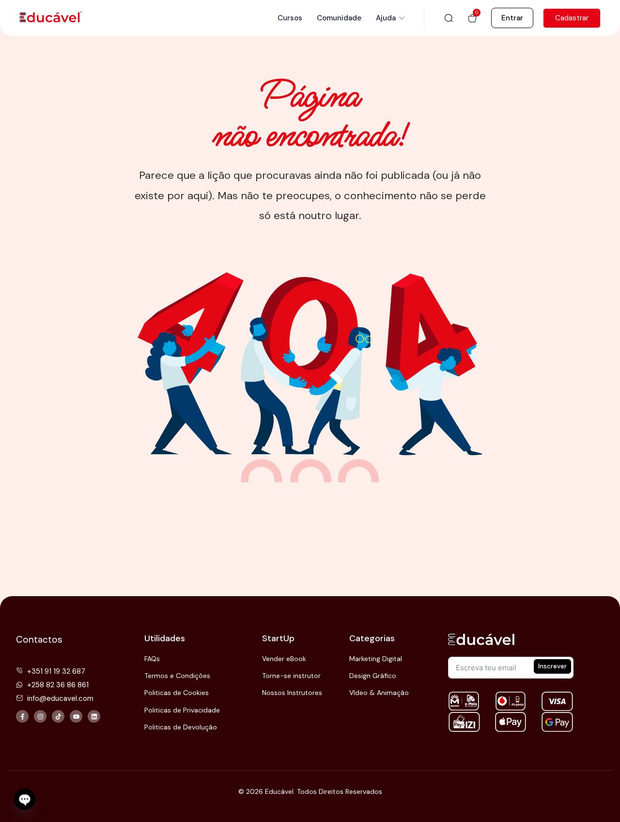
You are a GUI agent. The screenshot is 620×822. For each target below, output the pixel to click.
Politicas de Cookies (176, 692)
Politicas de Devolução (180, 727)
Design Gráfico (372, 675)
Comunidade (339, 18)
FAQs (152, 658)
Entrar (512, 18)
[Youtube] (76, 716)
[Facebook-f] (22, 716)
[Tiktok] (58, 716)
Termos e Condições (177, 675)
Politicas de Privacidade (182, 710)
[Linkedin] (94, 716)
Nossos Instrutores (292, 692)
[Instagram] (40, 716)
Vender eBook (284, 658)
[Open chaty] (24, 799)
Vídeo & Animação (379, 692)
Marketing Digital (375, 658)
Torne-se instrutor (291, 675)
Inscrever (552, 666)
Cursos (290, 18)
